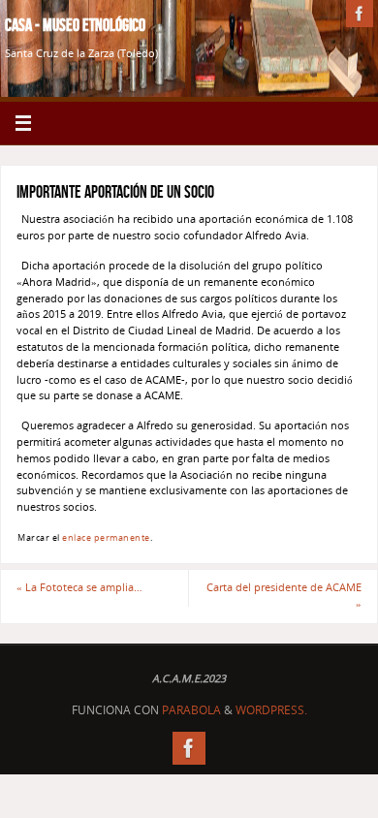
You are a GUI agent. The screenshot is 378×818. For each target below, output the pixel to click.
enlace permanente (106, 537)
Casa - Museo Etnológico (75, 25)
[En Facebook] (359, 13)
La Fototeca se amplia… (79, 587)
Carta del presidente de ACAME (284, 595)
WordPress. (271, 710)
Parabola (191, 710)
